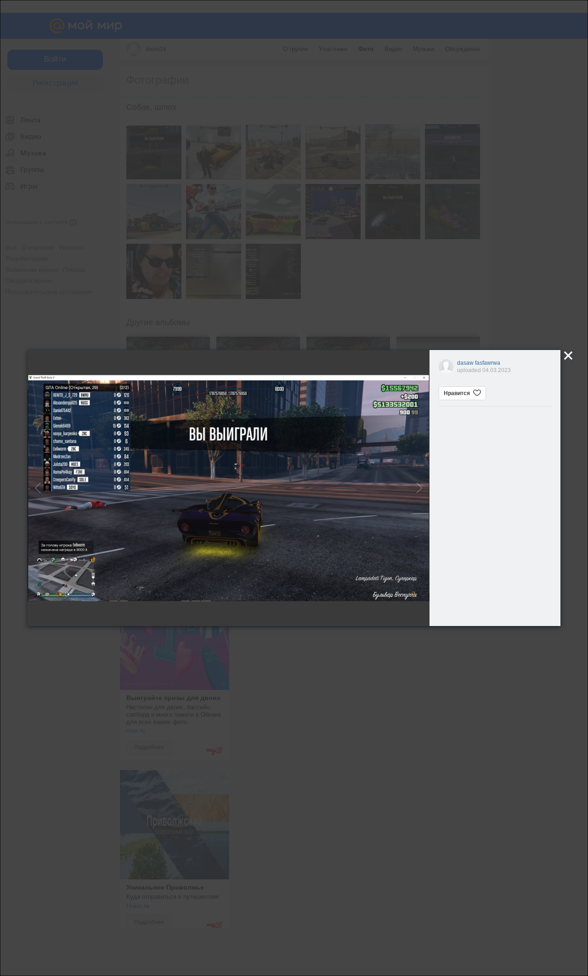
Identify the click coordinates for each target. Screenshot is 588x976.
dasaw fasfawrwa (478, 363)
